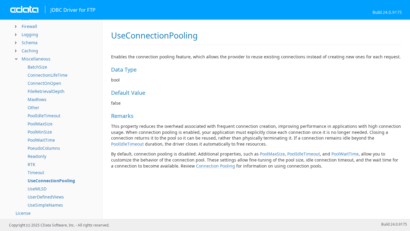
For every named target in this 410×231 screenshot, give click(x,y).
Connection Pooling (215, 166)
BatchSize (37, 67)
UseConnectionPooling (51, 180)
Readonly (37, 156)
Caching (30, 51)
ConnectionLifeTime (48, 75)
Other (33, 107)
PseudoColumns (44, 148)
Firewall (29, 26)
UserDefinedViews (46, 197)
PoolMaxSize (40, 124)
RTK (31, 164)
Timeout (36, 172)
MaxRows (37, 99)
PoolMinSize (40, 132)
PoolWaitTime (41, 140)
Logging (30, 34)
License (23, 213)
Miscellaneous (36, 59)
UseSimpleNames (45, 205)
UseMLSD (37, 189)
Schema (30, 42)
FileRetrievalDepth (46, 91)
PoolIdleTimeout (44, 116)
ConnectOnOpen (44, 83)
